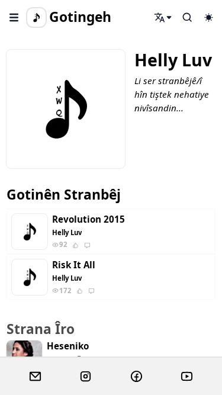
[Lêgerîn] (163, 17)
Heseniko (68, 346)
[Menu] (14, 17)
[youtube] (186, 376)
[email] (35, 376)
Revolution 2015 (88, 219)
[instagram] (85, 376)
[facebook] (136, 376)
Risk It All (73, 265)
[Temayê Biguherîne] (208, 17)
